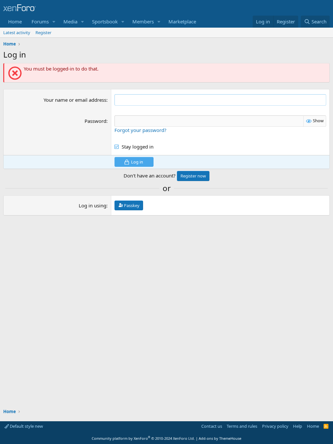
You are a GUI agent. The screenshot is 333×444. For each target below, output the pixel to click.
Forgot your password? (140, 130)
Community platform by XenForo (143, 438)
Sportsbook (105, 21)
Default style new (26, 426)
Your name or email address (75, 100)
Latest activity (16, 32)
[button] (54, 22)
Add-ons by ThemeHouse (220, 438)
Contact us (211, 426)
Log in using (92, 205)
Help (297, 426)
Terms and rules (242, 426)
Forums (40, 21)
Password (95, 121)
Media (70, 21)
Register (43, 32)
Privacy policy (275, 426)
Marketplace (182, 21)
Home (15, 21)
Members (143, 21)
